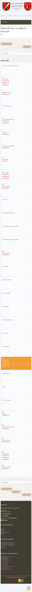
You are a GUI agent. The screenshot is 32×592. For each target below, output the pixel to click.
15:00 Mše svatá (5, 120)
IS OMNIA (9, 577)
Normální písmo (6, 488)
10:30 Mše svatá (5, 84)
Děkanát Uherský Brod (6, 556)
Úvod (2, 34)
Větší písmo (16, 491)
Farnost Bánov (4, 558)
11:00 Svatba (5, 160)
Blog (2, 531)
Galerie (2, 533)
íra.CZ (3, 546)
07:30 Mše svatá (5, 80)
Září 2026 (26, 46)
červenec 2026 (7, 43)
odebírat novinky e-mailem (19, 577)
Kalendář (3, 529)
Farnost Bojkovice (5, 559)
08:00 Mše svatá (5, 187)
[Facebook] (22, 580)
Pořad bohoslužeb (5, 532)
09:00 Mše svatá (5, 82)
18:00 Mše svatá (5, 134)
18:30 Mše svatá (5, 94)
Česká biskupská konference (8, 542)
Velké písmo (26, 494)
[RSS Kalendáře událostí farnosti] (19, 580)
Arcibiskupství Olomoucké (7, 544)
